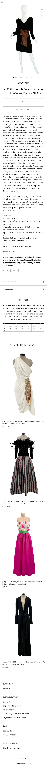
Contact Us (8, 702)
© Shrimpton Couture (23, 764)
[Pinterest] (18, 270)
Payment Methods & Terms (14, 718)
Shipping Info (8, 289)
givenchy (23, 83)
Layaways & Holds (9, 282)
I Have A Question (24, 109)
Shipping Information (12, 706)
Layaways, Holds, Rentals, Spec (16, 714)
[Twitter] (14, 270)
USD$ (22, 759)
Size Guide (7, 731)
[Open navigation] (2, 2)
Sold (23, 101)
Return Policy (8, 710)
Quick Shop (23, 408)
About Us (7, 689)
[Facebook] (10, 270)
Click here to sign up (11, 748)
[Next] (38, 77)
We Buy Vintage (9, 735)
